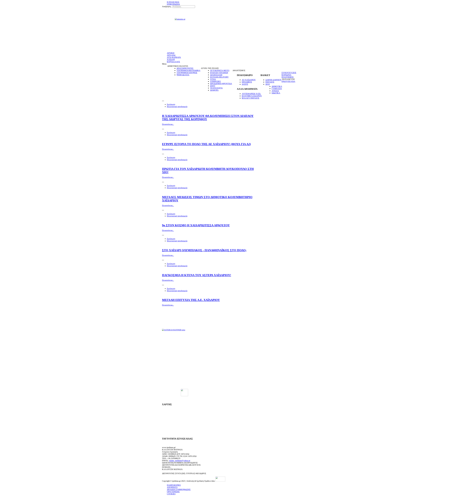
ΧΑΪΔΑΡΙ (171, 59)
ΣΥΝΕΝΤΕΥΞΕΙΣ (289, 73)
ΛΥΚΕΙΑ (275, 91)
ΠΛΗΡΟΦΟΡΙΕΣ (174, 485)
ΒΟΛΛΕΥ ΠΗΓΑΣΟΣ (250, 98)
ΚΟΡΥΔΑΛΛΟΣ (173, 62)
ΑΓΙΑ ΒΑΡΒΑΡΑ (174, 57)
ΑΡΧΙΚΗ (170, 53)
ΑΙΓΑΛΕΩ (171, 55)
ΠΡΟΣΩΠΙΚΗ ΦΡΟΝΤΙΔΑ (221, 84)
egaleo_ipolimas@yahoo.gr (179, 461)
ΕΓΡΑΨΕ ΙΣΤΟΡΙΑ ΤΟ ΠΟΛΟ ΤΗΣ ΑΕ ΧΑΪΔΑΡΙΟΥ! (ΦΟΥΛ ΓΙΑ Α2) (206, 144)
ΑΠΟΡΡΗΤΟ (172, 487)
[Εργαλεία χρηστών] (163, 210)
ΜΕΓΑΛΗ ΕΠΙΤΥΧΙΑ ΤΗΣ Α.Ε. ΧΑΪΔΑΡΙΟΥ (191, 299)
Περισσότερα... (168, 124)
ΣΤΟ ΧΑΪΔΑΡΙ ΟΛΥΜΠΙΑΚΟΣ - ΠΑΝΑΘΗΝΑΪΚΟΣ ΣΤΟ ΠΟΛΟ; (204, 250)
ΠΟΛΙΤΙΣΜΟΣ (288, 77)
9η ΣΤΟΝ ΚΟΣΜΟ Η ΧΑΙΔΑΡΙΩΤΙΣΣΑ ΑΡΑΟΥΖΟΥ (196, 225)
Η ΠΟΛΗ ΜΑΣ (173, 2)
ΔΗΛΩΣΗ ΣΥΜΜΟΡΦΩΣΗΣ (179, 489)
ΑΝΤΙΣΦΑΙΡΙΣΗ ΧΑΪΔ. (251, 94)
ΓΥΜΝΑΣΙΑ (277, 89)
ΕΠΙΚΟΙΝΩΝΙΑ (173, 4)
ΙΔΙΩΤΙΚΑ (276, 93)
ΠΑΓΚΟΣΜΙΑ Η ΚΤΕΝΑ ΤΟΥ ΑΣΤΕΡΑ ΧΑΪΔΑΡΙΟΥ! (196, 275)
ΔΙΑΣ (267, 84)
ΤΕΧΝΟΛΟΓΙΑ (216, 88)
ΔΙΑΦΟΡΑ (214, 90)
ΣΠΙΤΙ (212, 86)
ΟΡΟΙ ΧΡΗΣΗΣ (173, 492)
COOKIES (171, 494)
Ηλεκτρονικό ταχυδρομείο (177, 107)
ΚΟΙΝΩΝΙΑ (286, 75)
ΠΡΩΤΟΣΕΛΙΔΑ (288, 81)
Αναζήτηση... (167, 6)
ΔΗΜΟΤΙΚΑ (277, 86)
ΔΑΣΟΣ (245, 84)
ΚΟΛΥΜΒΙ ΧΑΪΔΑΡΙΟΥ (252, 96)
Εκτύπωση (171, 104)
